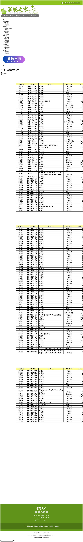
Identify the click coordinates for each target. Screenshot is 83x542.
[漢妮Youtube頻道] (65, 3)
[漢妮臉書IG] (67, 3)
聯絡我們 (51, 526)
